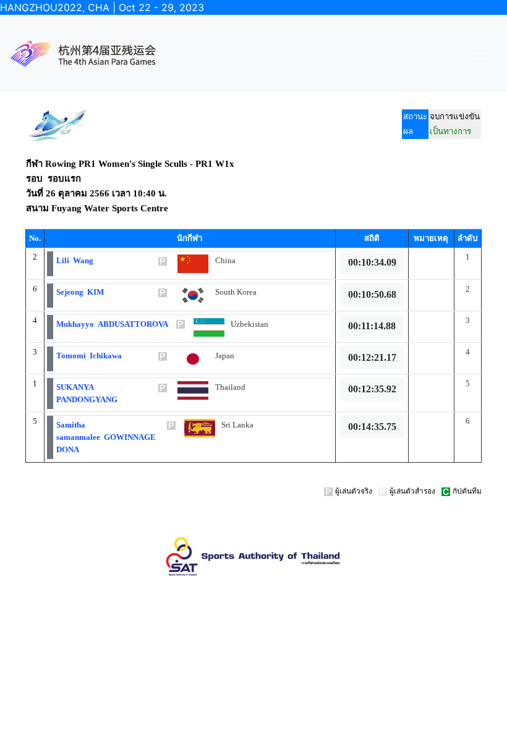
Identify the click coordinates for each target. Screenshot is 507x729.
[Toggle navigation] (479, 53)
